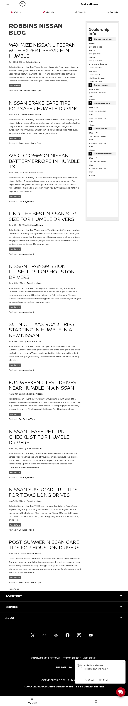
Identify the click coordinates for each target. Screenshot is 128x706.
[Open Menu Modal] (8, 4)
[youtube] (90, 635)
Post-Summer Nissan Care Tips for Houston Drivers (44, 545)
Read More (15, 85)
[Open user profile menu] (96, 701)
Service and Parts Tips (30, 90)
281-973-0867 (95, 81)
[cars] (44, 635)
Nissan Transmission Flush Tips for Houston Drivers (42, 271)
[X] (32, 635)
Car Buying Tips (27, 419)
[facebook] (67, 635)
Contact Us (39, 658)
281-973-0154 (95, 54)
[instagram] (79, 635)
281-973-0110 (95, 74)
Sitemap (55, 658)
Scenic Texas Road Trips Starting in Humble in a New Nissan (41, 329)
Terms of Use (72, 658)
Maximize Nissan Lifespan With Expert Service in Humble (42, 50)
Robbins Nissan (33, 62)
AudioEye (89, 658)
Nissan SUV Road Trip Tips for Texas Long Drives (43, 492)
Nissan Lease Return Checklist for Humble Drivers (39, 437)
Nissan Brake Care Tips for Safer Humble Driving (44, 105)
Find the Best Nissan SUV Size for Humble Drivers (42, 216)
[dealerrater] (55, 635)
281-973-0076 (95, 60)
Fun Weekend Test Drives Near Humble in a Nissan (42, 385)
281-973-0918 (95, 67)
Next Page (14, 588)
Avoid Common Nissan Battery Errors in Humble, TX (44, 161)
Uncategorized (26, 201)
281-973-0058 (95, 47)
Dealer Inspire (94, 686)
